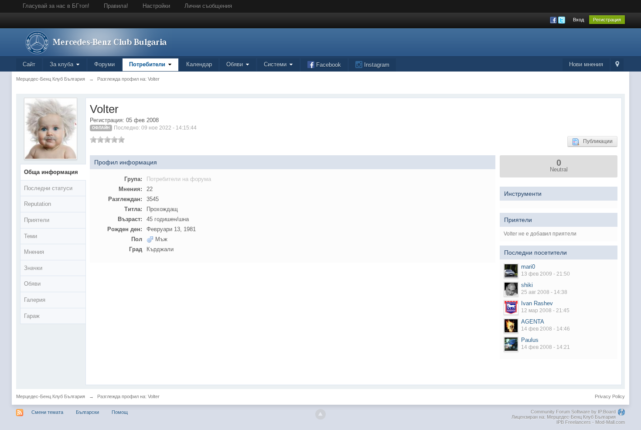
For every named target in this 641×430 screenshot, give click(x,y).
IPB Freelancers (573, 422)
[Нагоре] (320, 414)
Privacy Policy (610, 396)
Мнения (34, 252)
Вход (578, 19)
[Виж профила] (511, 270)
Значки (33, 268)
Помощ (120, 412)
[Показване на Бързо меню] (617, 64)
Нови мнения (586, 64)
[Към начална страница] (94, 41)
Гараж (32, 316)
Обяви (32, 283)
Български (87, 412)
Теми (30, 236)
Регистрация (607, 19)
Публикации (596, 141)
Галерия (34, 300)
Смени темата (47, 412)
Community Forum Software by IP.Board (573, 411)
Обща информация (51, 172)
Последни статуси (48, 188)
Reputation (37, 204)
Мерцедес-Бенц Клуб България (50, 396)
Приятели (36, 220)
